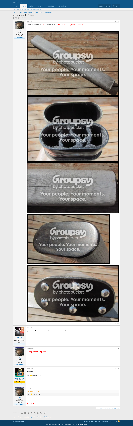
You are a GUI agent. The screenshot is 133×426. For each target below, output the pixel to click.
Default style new (19, 421)
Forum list (23, 9)
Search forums (37, 9)
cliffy (16, 18)
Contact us (87, 421)
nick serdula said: (32, 391)
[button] (34, 6)
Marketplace (62, 6)
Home (16, 6)
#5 (118, 388)
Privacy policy (104, 421)
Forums (23, 6)
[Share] (116, 21)
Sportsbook (40, 6)
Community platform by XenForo (60, 424)
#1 (118, 21)
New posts (16, 9)
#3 (118, 348)
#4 (118, 368)
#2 (118, 327)
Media (31, 6)
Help (111, 421)
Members (51, 6)
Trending (29, 9)
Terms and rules (95, 421)
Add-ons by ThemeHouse (81, 424)
